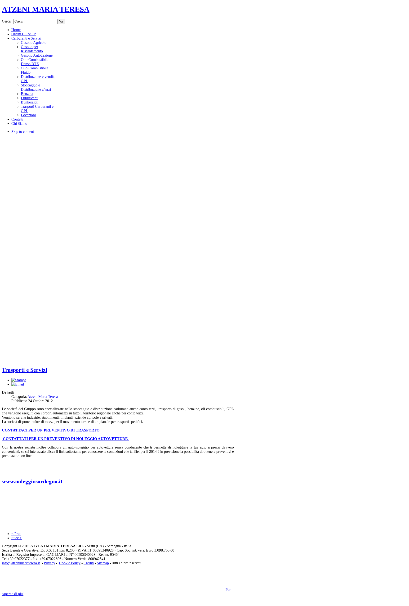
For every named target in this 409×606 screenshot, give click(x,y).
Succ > (16, 538)
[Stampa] (18, 380)
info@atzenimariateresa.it (21, 563)
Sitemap (103, 563)
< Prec (16, 534)
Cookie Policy (69, 563)
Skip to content (22, 132)
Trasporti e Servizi (24, 370)
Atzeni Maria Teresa (42, 397)
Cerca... (7, 21)
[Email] (17, 384)
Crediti (89, 563)
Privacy (49, 563)
